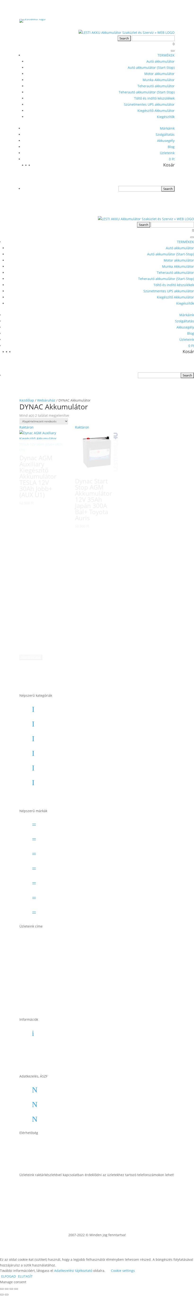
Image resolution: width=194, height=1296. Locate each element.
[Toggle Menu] (173, 51)
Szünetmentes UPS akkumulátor (149, 104)
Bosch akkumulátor (62, 838)
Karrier (50, 1046)
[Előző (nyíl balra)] (2, 1294)
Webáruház (46, 400)
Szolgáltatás (165, 134)
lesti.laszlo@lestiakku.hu (67, 1145)
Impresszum (55, 1103)
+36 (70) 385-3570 (60, 1159)
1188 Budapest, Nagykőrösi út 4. (75, 968)
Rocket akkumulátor (63, 896)
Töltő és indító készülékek (154, 98)
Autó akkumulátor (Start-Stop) (151, 67)
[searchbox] (140, 189)
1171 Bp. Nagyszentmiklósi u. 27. (76, 938)
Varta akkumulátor (61, 911)
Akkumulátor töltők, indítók (70, 781)
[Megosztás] (11, 1289)
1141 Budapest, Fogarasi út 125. (74, 953)
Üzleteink (167, 153)
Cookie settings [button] (123, 1270)
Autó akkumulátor (160, 61)
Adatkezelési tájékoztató (67, 1117)
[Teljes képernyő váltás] (7, 1289)
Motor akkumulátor (159, 73)
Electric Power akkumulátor (70, 852)
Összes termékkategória (67, 795)
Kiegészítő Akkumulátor (156, 110)
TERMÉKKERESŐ (152, 427)
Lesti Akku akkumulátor (66, 881)
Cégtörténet (54, 1061)
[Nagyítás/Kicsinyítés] (2, 1289)
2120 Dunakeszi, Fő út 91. (68, 982)
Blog (171, 146)
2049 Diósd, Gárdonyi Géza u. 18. (76, 997)
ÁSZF (48, 1088)
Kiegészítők (166, 116)
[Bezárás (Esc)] (16, 1289)
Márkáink (167, 128)
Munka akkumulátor (63, 751)
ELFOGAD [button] (8, 1276)
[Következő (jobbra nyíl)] (7, 1294)
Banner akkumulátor (63, 823)
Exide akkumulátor (61, 867)
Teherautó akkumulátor (156, 86)
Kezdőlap (26, 400)
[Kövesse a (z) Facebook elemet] (171, 1188)
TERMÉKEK (166, 55)
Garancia (52, 1031)
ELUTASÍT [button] (25, 1276)
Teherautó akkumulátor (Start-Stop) (147, 92)
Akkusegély (166, 140)
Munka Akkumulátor (159, 80)
